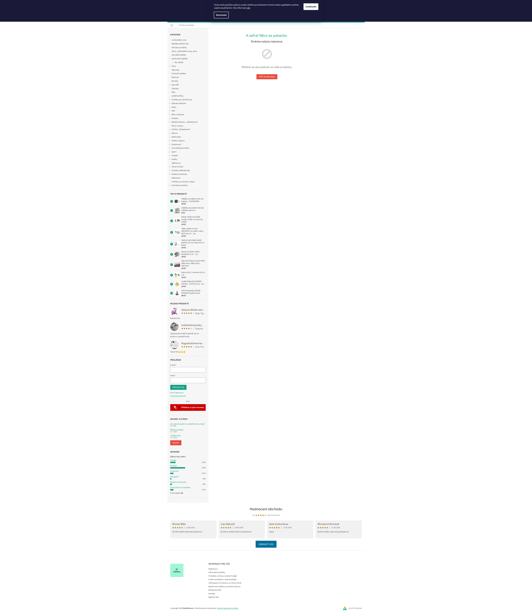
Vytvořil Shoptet (355, 608)
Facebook (174, 471)
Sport (174, 151)
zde (248, 7)
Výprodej (175, 70)
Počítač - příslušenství (181, 129)
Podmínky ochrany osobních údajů (222, 576)
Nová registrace (177, 392)
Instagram (174, 476)
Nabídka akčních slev (180, 43)
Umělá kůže (175, 435)
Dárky (174, 107)
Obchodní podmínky (216, 572)
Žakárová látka (176, 430)
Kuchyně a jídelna (179, 73)
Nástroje (175, 77)
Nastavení (221, 15)
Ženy (174, 66)
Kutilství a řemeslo (179, 174)
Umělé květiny (177, 96)
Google (173, 460)
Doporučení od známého (180, 487)
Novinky (175, 81)
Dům (173, 92)
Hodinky (175, 118)
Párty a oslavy (177, 125)
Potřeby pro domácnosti (182, 99)
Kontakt (211, 593)
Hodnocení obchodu (266, 509)
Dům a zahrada (178, 114)
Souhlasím (311, 6)
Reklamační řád (214, 590)
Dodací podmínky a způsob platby (222, 579)
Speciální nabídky (179, 55)
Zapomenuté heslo (178, 396)
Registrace (213, 569)
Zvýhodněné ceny (179, 40)
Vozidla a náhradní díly (181, 170)
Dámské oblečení (179, 103)
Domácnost (176, 144)
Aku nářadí (178, 62)
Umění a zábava (178, 140)
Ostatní (175, 155)
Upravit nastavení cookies (227, 608)
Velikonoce (176, 163)
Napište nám (213, 597)
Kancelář (175, 84)
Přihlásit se (178, 387)
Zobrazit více (266, 544)
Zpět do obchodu (267, 77)
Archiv (175, 443)
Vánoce (175, 133)
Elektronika (176, 137)
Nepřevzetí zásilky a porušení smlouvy (224, 586)
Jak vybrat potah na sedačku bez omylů (187, 424)
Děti (173, 110)
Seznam (173, 465)
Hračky (174, 159)
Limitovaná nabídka (179, 58)
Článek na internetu (178, 482)
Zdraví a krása (177, 166)
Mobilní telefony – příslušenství (185, 122)
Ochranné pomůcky (180, 185)
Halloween (176, 178)
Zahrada (175, 88)
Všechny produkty (179, 47)
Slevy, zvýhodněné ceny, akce (184, 51)
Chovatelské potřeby (180, 148)
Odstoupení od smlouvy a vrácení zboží (224, 583)
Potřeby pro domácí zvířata (183, 181)
